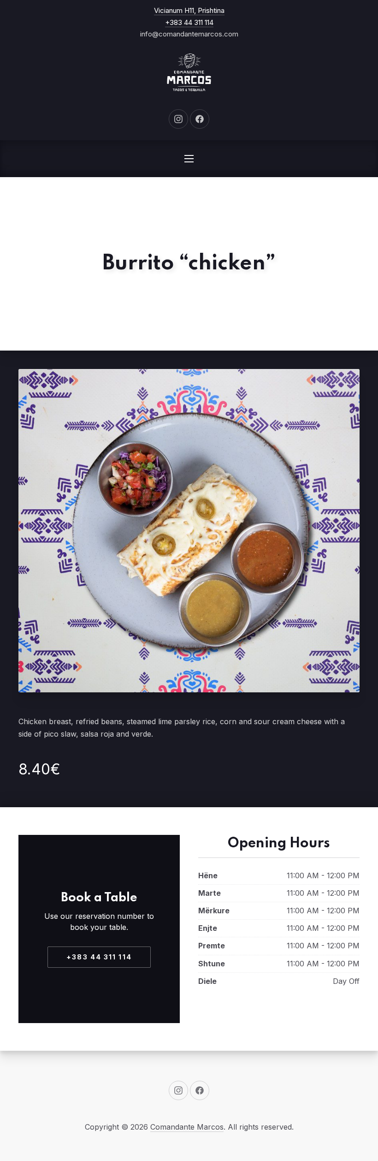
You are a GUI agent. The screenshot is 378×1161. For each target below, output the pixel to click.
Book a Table (99, 898)
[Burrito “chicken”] (189, 530)
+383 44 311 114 (189, 22)
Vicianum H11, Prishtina (189, 10)
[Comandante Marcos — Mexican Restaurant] (189, 72)
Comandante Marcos (187, 1126)
